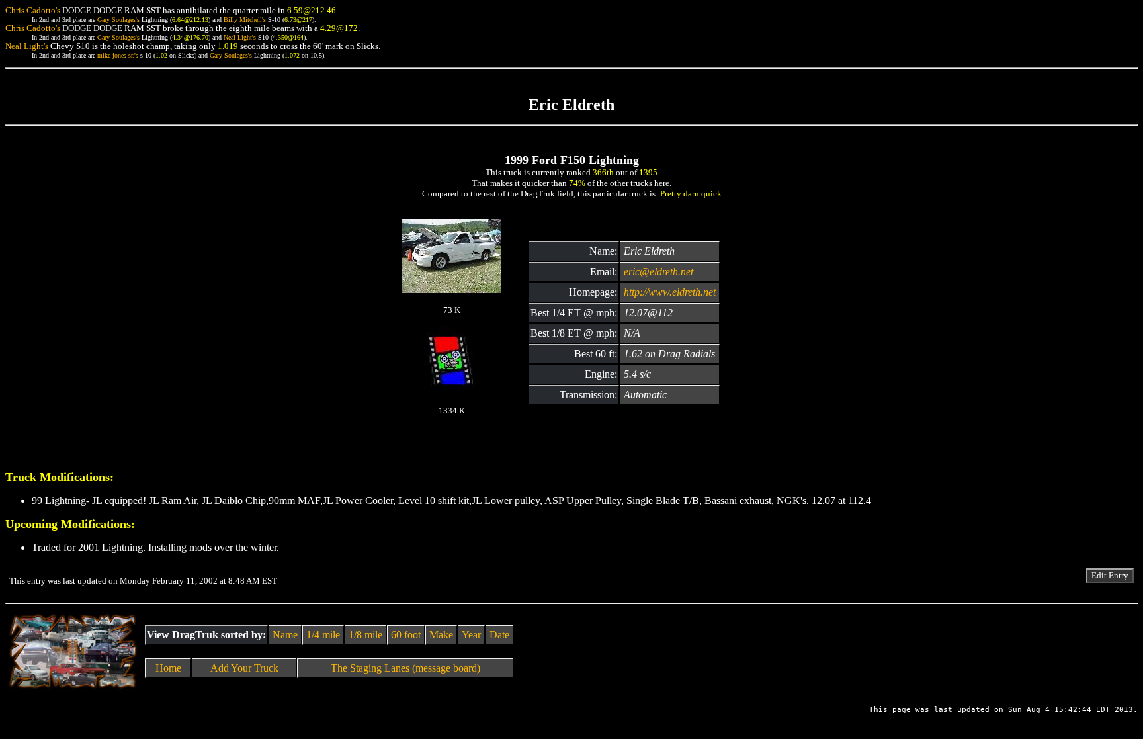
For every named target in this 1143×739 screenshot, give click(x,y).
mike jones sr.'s (117, 55)
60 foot (406, 634)
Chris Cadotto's (32, 10)
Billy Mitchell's (245, 19)
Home (168, 668)
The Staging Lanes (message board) (405, 668)
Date (499, 634)
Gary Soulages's (118, 19)
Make (441, 634)
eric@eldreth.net (658, 271)
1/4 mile (323, 634)
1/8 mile (365, 634)
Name (285, 634)
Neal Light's (240, 37)
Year (471, 634)
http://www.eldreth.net (670, 292)
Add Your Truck (244, 668)
